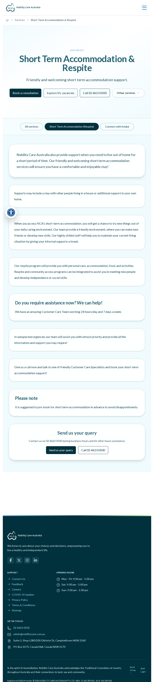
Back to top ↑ (133, 670)
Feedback (17, 584)
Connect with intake (117, 126)
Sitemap (16, 610)
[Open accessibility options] (11, 212)
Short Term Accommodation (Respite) (72, 126)
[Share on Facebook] (10, 560)
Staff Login (143, 670)
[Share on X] (19, 560)
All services (31, 126)
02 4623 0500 (21, 627)
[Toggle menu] (144, 7)
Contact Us (18, 578)
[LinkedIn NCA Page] (35, 560)
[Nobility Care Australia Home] (23, 7)
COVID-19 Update (23, 594)
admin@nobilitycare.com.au (29, 634)
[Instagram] (27, 560)
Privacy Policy (20, 599)
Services (20, 20)
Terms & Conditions (23, 605)
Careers (16, 589)
